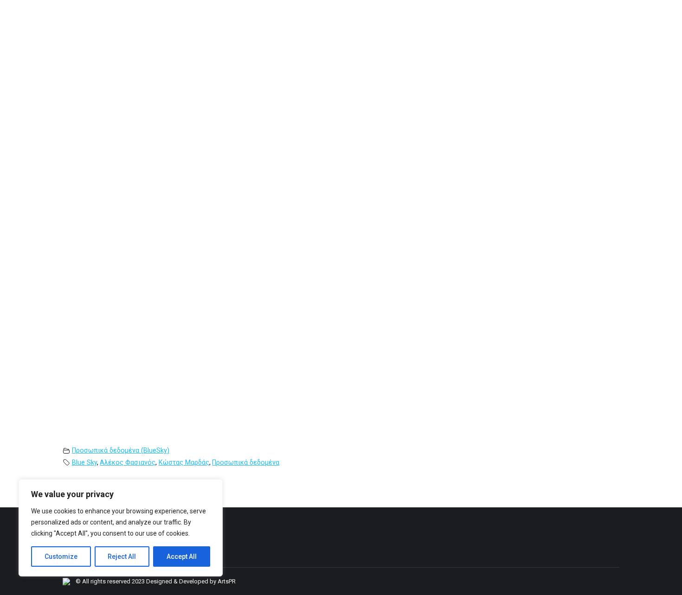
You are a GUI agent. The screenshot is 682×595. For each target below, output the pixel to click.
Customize (61, 556)
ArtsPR (227, 581)
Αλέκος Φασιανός (127, 463)
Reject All (122, 556)
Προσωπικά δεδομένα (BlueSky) (120, 450)
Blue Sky (84, 463)
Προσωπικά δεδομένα (245, 463)
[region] (121, 527)
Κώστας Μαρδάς (184, 463)
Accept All (182, 556)
